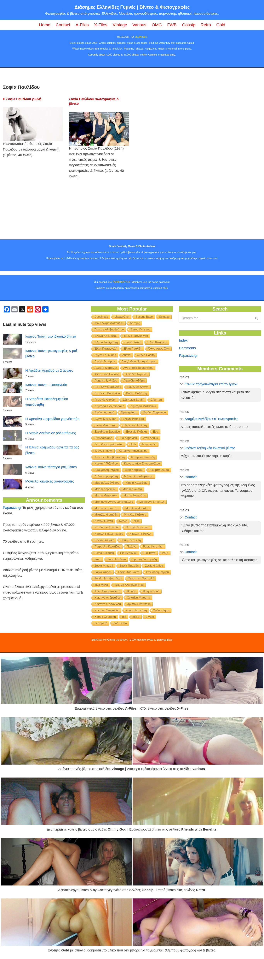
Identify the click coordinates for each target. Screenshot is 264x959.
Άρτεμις (135, 323)
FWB (172, 24)
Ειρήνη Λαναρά (104, 412)
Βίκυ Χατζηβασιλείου (108, 386)
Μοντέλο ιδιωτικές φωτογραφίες (49, 481)
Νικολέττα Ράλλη (140, 533)
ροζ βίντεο (120, 623)
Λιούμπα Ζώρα (159, 469)
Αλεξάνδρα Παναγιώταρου (139, 361)
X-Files (100, 24)
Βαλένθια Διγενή (137, 386)
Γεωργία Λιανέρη (105, 399)
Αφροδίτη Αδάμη (134, 380)
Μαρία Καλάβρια (136, 482)
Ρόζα (165, 552)
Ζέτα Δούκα (150, 438)
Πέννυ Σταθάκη (104, 540)
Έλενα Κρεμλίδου (106, 335)
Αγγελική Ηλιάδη (105, 355)
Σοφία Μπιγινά (104, 565)
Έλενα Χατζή (132, 342)
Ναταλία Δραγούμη (138, 527)
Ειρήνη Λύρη (129, 412)
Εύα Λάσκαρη (103, 438)
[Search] (256, 318)
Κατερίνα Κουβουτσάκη (110, 457)
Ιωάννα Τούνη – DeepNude (46, 385)
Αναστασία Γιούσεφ (107, 374)
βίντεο (150, 616)
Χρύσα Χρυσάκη (105, 616)
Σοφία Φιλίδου (154, 565)
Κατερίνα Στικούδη (143, 457)
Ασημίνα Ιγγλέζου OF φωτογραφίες (211, 419)
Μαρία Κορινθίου (105, 489)
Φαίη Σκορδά (151, 591)
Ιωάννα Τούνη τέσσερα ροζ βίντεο (51, 467)
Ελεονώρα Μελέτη (135, 425)
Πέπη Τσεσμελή (131, 540)
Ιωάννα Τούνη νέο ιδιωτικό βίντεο (50, 336)
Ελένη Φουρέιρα (133, 418)
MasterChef (121, 316)
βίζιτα (136, 616)
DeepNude (101, 316)
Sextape (164, 316)
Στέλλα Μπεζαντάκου (108, 578)
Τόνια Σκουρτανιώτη (107, 591)
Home (44, 24)
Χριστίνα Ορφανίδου (108, 604)
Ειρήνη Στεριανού (154, 412)
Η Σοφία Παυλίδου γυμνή (22, 99)
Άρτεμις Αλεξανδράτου (109, 329)
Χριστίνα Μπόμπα (138, 597)
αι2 (124, 616)
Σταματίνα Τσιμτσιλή (141, 578)
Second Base (144, 316)
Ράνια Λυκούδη (104, 552)
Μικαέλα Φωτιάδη (106, 514)
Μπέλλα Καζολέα (135, 514)
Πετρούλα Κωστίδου (107, 546)
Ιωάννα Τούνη (103, 450)
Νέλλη (123, 521)
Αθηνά (126, 355)
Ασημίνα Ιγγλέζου (106, 380)
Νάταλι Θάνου (104, 521)
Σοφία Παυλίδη (129, 565)
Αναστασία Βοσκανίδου (138, 367)
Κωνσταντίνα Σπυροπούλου (142, 463)
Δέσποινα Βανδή (133, 399)
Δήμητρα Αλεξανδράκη (109, 406)
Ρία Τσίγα (150, 552)
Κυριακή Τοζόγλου (106, 463)
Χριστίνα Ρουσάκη (139, 604)
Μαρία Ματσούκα (106, 495)
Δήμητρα (156, 399)
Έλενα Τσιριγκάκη (106, 342)
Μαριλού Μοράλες (137, 508)
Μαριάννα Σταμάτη (107, 508)
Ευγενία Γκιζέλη (136, 431)
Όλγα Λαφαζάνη (158, 348)
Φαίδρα (131, 591)
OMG (157, 24)
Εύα (155, 431)
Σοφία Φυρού (103, 572)
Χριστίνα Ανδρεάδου (108, 597)
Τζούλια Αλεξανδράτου (129, 584)
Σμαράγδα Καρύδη (144, 559)
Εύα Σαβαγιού (128, 438)
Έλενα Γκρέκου (140, 329)
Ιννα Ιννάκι (149, 444)
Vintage (120, 24)
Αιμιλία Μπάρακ (105, 361)
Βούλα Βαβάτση (136, 393)
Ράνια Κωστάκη (153, 546)
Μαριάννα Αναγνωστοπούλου (114, 501)
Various (139, 24)
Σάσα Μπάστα (116, 559)
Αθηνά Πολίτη (146, 355)
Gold (220, 24)
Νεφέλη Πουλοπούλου (109, 533)
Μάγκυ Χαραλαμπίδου (138, 476)
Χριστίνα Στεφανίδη (107, 610)
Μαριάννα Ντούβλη (151, 501)
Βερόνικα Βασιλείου (107, 393)
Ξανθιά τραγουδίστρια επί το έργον (211, 384)
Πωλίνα (132, 546)
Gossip (188, 24)
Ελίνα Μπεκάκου (105, 425)
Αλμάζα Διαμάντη (106, 367)
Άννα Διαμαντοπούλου (109, 323)
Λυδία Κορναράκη (106, 476)
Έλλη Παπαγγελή (106, 348)
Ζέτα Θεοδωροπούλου (109, 444)
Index (183, 340)
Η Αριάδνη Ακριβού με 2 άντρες (49, 370)
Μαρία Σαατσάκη (134, 495)
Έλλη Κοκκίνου (157, 342)
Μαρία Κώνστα (132, 489)
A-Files (82, 24)
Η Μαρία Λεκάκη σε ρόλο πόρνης (50, 433)
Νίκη (137, 521)
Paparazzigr (12, 508)
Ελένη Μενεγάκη (105, 418)
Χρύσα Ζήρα (161, 610)
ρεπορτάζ (101, 623)
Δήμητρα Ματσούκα (143, 406)
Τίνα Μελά (101, 584)
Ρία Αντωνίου (128, 552)
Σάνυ (98, 559)
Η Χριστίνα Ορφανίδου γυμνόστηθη (52, 419)
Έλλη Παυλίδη (133, 348)
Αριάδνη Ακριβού (136, 374)
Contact (63, 24)
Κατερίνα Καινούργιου (133, 450)
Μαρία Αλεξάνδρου (107, 482)
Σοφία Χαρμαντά (129, 572)
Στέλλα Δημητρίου (157, 572)
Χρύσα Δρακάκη (136, 610)
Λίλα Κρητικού (134, 469)
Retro (206, 24)
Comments (187, 348)
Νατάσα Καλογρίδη (107, 527)
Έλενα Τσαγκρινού (136, 335)
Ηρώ (133, 444)
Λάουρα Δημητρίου (107, 469)
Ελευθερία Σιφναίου (107, 431)
